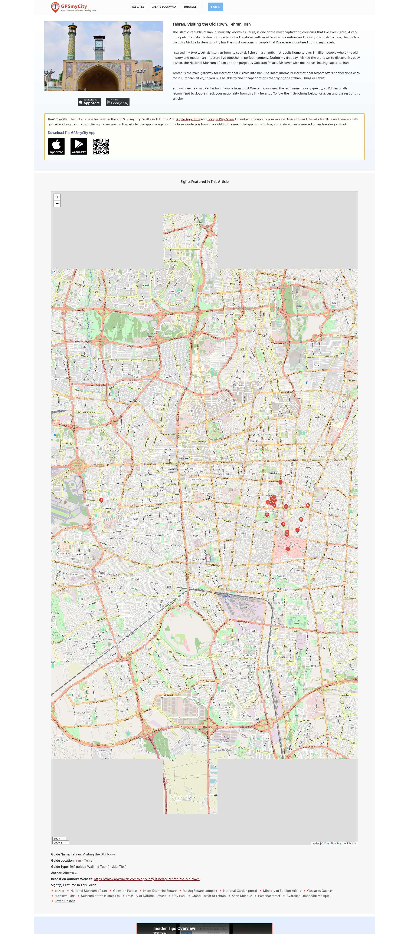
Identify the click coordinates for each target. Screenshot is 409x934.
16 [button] (298, 529)
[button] (57, 197)
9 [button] (101, 500)
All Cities (138, 7)
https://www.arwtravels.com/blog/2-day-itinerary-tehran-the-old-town (147, 879)
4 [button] (286, 506)
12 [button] (267, 514)
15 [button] (301, 519)
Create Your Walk (164, 7)
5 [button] (274, 500)
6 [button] (274, 505)
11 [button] (280, 481)
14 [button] (287, 534)
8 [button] (274, 496)
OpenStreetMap (333, 843)
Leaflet (316, 843)
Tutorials (190, 7)
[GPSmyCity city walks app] (73, 7)
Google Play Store (220, 119)
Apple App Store (188, 119)
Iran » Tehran (84, 861)
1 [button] (287, 548)
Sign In (215, 7)
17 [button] (308, 505)
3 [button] (283, 524)
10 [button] (271, 502)
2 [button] (267, 502)
